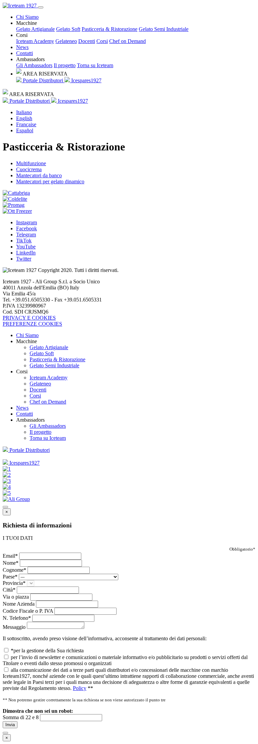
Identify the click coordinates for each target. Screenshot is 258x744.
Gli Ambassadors (34, 65)
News (22, 47)
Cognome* (14, 570)
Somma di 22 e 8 (21, 717)
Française (26, 124)
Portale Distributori (43, 80)
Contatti (24, 53)
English (24, 118)
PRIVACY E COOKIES (29, 318)
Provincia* (14, 583)
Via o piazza (16, 597)
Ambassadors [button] (30, 59)
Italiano (24, 112)
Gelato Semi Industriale (163, 29)
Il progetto (65, 65)
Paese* (10, 576)
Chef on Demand (127, 41)
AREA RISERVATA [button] (45, 74)
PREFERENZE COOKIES (32, 324)
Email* (10, 556)
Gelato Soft (68, 29)
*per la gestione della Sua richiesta (47, 650)
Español (24, 130)
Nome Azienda (19, 604)
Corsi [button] (22, 35)
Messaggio (14, 627)
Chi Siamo (27, 17)
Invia (10, 724)
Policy (79, 688)
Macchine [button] (26, 23)
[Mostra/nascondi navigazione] (40, 7)
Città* (9, 590)
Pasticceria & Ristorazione (109, 29)
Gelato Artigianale (35, 29)
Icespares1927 (85, 80)
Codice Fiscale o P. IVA (28, 611)
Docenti (86, 41)
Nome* (10, 563)
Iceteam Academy (35, 41)
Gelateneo (66, 41)
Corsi (102, 41)
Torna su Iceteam (95, 65)
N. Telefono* (17, 618)
